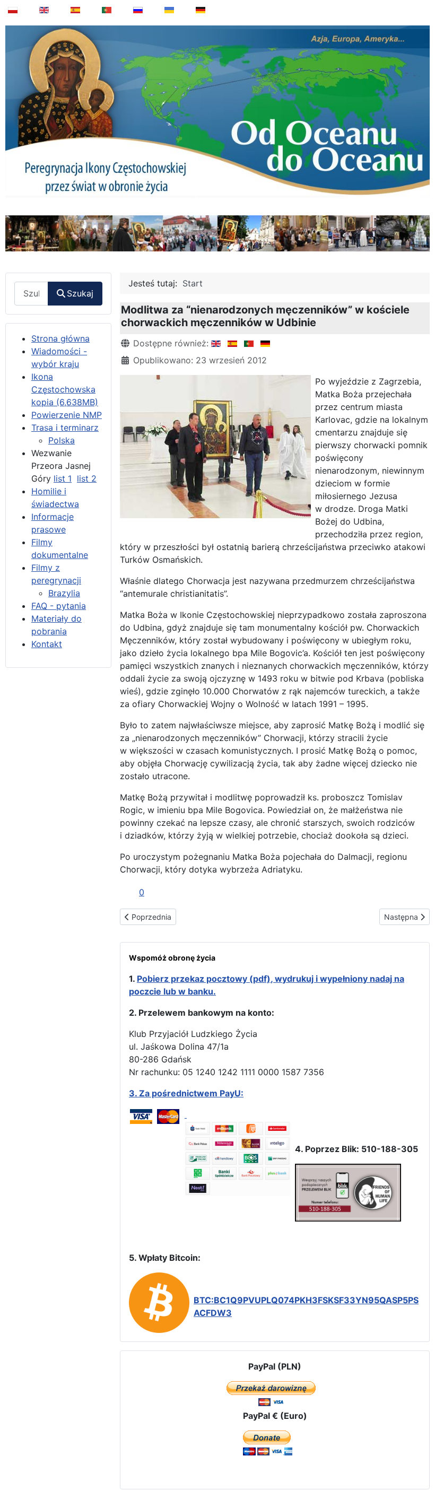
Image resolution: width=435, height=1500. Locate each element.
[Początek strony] (420, 1465)
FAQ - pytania (58, 605)
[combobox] (31, 294)
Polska (61, 440)
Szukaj (80, 293)
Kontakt (46, 644)
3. (134, 1093)
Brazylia (64, 593)
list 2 (87, 478)
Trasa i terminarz (65, 427)
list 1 (63, 478)
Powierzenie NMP (66, 414)
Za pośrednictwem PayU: (191, 1093)
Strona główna (60, 338)
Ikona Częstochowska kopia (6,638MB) (64, 389)
